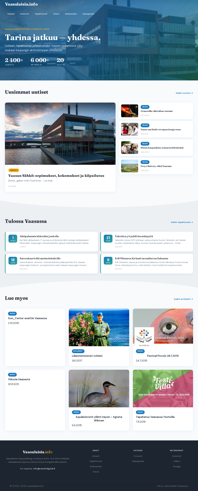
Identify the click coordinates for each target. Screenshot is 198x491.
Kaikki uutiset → (184, 93)
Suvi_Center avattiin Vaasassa (27, 318)
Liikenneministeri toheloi (87, 355)
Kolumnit (24, 14)
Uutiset (11, 14)
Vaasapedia (88, 14)
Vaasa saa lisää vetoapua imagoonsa (161, 129)
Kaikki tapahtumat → (182, 222)
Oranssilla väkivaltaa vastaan (157, 111)
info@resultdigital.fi (44, 468)
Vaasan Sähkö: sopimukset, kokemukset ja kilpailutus (56, 175)
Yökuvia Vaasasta (19, 379)
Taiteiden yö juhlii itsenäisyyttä (134, 236)
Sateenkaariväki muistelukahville (40, 258)
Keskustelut (71, 14)
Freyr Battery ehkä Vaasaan (156, 166)
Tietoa (96, 471)
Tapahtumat (41, 14)
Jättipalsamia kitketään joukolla (39, 236)
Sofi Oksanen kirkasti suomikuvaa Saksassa (141, 258)
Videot (56, 14)
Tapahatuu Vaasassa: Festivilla (155, 417)
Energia (177, 466)
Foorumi (138, 456)
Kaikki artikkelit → (183, 299)
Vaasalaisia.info (21, 4)
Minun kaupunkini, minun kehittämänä (162, 147)
